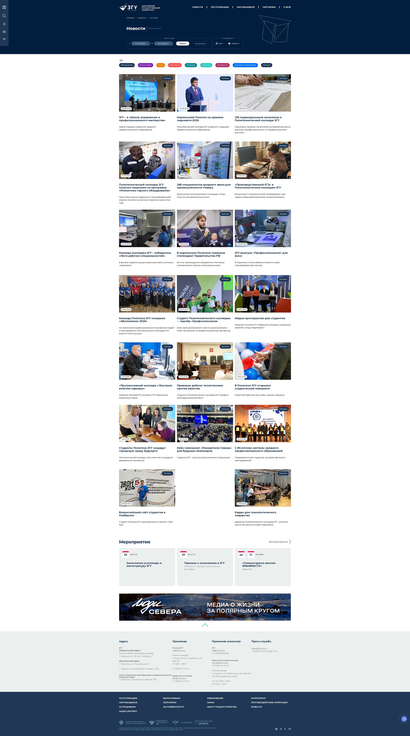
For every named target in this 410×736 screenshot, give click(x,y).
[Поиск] (4, 17)
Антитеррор (258, 698)
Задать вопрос (128, 711)
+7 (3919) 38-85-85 (220, 653)
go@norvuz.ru (218, 650)
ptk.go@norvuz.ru (220, 663)
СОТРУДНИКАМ (127, 707)
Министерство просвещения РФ (162, 722)
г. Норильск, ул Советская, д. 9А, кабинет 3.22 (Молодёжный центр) (231, 675)
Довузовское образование (245, 65)
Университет (222, 65)
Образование (215, 698)
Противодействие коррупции (269, 702)
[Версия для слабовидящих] (4, 32)
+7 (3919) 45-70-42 (181, 681)
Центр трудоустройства (222, 707)
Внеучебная (175, 65)
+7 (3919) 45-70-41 (180, 669)
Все (121, 60)
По (152, 43)
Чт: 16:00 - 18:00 (179, 664)
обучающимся (246, 7)
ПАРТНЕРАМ (268, 7)
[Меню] (4, 8)
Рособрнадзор (186, 722)
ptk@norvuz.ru (179, 678)
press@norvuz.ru (259, 648)
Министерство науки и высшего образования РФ (136, 722)
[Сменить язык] (4, 39)
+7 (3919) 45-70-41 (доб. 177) (264, 651)
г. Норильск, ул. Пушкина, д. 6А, (187, 658)
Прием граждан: (180, 655)
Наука (160, 65)
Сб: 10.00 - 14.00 (219, 684)
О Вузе (287, 7)
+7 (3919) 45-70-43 (220, 665)
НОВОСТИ (197, 7)
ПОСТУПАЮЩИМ (220, 7)
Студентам (191, 65)
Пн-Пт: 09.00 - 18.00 (221, 681)
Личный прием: (219, 670)
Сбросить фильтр (200, 43)
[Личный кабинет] (4, 25)
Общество (206, 65)
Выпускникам (145, 65)
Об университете (173, 707)
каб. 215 (175, 661)
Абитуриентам (127, 65)
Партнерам (169, 702)
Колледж (266, 65)
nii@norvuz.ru (178, 650)
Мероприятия (154, 28)
